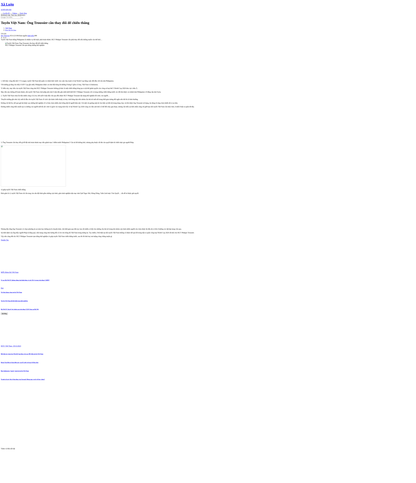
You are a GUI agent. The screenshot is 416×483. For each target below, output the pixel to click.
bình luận (31, 36)
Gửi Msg (4, 313)
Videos (14, 13)
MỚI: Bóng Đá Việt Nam (9, 272)
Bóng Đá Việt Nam (10, 30)
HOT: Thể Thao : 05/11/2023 (11, 346)
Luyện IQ (6, 13)
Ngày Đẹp (23, 13)
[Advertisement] (66, 63)
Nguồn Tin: (5, 240)
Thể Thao (8, 28)
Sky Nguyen (5, 36)
